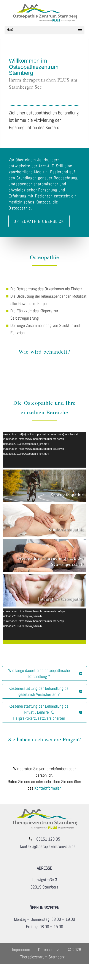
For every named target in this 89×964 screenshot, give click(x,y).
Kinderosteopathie (66, 529)
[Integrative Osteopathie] (44, 590)
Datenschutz (48, 949)
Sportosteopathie (67, 494)
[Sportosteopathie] (44, 486)
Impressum (21, 949)
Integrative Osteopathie (61, 599)
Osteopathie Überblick (39, 221)
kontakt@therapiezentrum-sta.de (47, 846)
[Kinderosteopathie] (44, 520)
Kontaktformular (47, 788)
